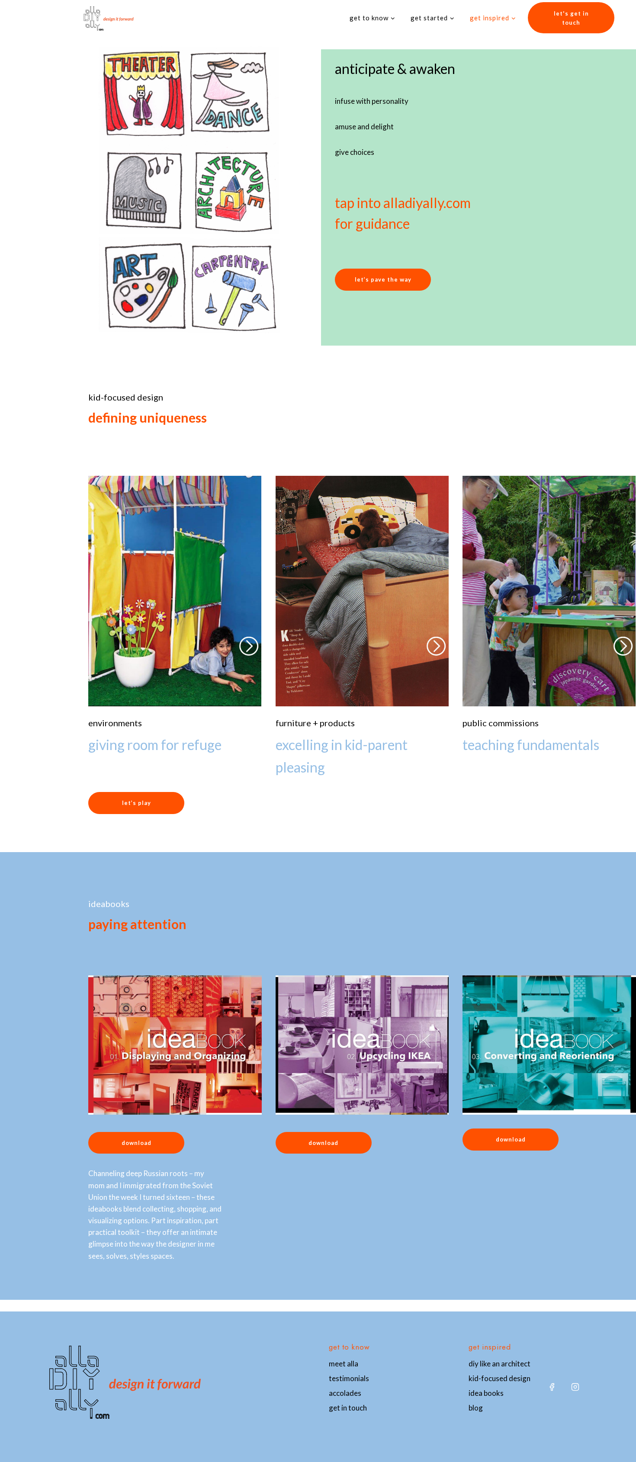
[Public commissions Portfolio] (549, 627)
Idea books (486, 1393)
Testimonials (349, 1378)
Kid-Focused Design (499, 1378)
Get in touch (348, 1407)
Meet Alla (343, 1363)
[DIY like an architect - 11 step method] (188, 190)
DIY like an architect (499, 1363)
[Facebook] (551, 1387)
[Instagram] (575, 1387)
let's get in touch (571, 18)
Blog (476, 1407)
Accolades (345, 1393)
